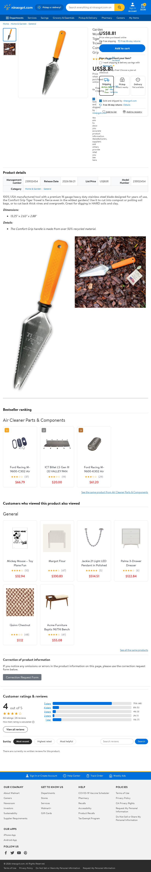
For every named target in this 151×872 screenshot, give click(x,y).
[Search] (119, 7)
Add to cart (122, 48)
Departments (16, 17)
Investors (8, 808)
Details (126, 105)
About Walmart (12, 793)
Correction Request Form (22, 677)
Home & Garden (19, 23)
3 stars (47, 711)
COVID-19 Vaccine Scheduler (93, 793)
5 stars (47, 703)
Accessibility (85, 808)
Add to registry (134, 111)
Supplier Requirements (15, 818)
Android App (10, 840)
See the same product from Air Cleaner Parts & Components (114, 492)
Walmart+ (46, 808)
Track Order (97, 775)
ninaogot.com (130, 101)
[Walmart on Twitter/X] (12, 853)
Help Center (73, 775)
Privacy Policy (123, 798)
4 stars (47, 707)
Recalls (82, 803)
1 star (48, 719)
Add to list (111, 111)
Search (141, 741)
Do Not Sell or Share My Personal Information (128, 818)
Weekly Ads (119, 775)
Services (32, 17)
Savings (44, 17)
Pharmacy (107, 17)
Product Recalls (86, 813)
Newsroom (9, 803)
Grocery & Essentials (63, 17)
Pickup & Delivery (88, 17)
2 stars (47, 715)
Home (6, 23)
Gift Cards (46, 813)
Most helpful (66, 741)
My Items (134, 17)
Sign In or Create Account (43, 775)
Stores (44, 798)
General (32, 23)
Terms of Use (122, 793)
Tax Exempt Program (89, 818)
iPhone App (10, 835)
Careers (121, 17)
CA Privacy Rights (125, 803)
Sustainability (10, 813)
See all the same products (134, 650)
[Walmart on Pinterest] (26, 853)
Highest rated (44, 741)
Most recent (22, 741)
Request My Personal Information (127, 809)
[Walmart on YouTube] (19, 853)
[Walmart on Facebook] (6, 853)
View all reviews (15, 729)
